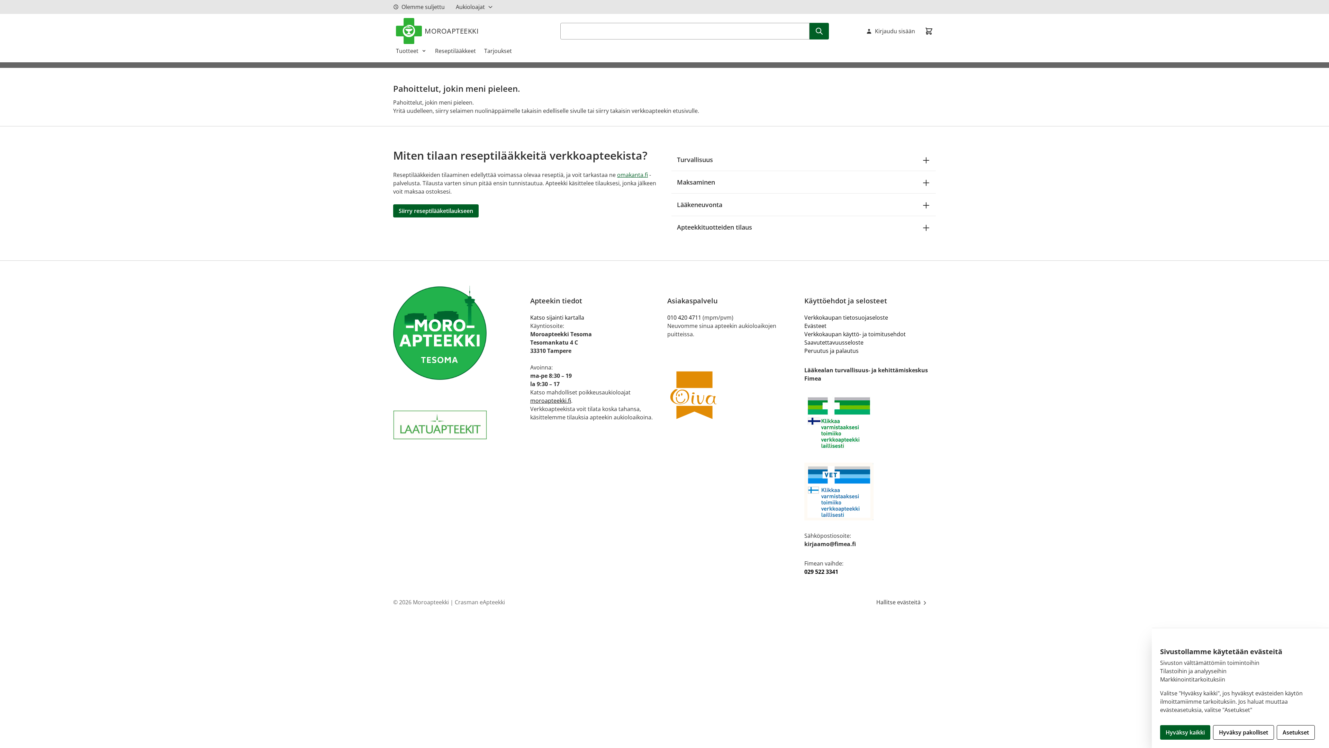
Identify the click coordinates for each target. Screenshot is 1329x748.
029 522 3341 (821, 572)
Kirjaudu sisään (895, 31)
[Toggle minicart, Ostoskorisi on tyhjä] (928, 31)
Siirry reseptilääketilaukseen (436, 211)
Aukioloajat (470, 7)
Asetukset (1296, 732)
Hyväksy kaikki (1185, 732)
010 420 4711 (684, 317)
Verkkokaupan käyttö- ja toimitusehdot (855, 334)
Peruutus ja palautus (831, 351)
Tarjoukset (498, 51)
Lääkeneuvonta (699, 205)
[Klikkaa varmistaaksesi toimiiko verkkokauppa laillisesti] (870, 423)
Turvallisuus (695, 159)
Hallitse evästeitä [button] (899, 602)
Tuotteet (407, 51)
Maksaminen (696, 182)
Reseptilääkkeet (455, 51)
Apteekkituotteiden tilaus (714, 227)
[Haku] (819, 31)
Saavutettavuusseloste (834, 342)
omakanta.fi (632, 175)
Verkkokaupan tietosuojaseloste (846, 317)
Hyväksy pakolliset (1243, 732)
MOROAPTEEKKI (452, 31)
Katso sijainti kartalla (557, 317)
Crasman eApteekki (480, 602)
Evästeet (815, 326)
